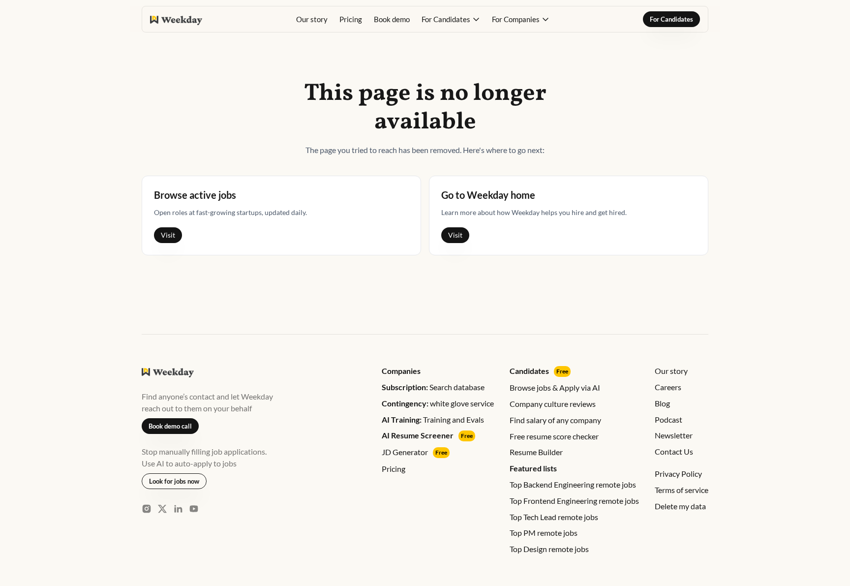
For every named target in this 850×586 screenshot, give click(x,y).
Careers (668, 387)
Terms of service (681, 489)
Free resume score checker (554, 436)
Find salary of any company (555, 420)
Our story (312, 19)
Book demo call (170, 426)
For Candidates (671, 19)
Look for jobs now (174, 481)
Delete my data (680, 506)
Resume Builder (536, 452)
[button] (451, 19)
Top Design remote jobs (549, 549)
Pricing (350, 19)
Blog (662, 403)
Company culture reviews (553, 403)
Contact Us (674, 451)
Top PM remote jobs (543, 532)
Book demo (392, 19)
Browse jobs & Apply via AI (555, 387)
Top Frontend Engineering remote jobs (574, 500)
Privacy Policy (678, 473)
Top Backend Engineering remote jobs (573, 484)
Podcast (668, 419)
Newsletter (674, 435)
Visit (168, 235)
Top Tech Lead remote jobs (554, 517)
